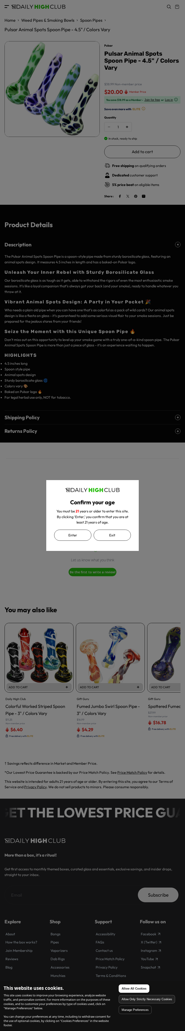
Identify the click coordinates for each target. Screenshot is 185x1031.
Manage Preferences (135, 1010)
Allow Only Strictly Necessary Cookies (147, 999)
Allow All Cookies (134, 988)
